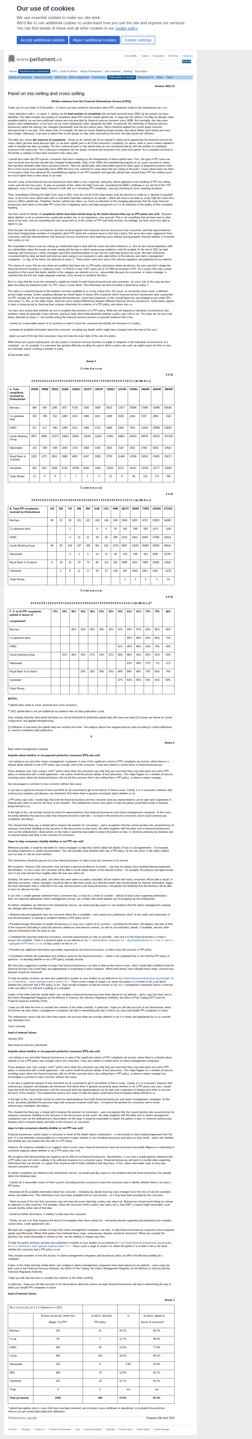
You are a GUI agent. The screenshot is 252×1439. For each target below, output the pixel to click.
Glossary (25, 1429)
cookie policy (126, 28)
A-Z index (12, 1429)
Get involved (112, 71)
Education (141, 71)
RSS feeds (173, 56)
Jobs (77, 1429)
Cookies (145, 56)
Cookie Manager (161, 1429)
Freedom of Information (60, 1429)
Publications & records (121, 77)
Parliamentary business (34, 71)
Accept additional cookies (42, 40)
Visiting (127, 71)
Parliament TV (145, 77)
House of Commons (20, 77)
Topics (169, 77)
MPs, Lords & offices (64, 71)
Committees (99, 77)
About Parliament (91, 71)
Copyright (110, 1429)
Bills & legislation (79, 77)
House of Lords (43, 77)
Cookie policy (143, 1429)
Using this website (92, 1429)
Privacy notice (125, 1429)
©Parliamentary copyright (22, 1418)
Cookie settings (138, 40)
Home (13, 71)
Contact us (188, 56)
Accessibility (131, 56)
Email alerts (158, 56)
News (160, 77)
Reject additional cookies (94, 40)
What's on (60, 77)
